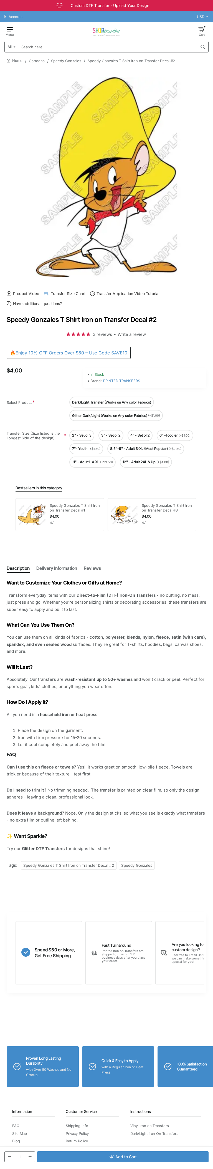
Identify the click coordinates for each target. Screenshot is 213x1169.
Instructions (140, 1111)
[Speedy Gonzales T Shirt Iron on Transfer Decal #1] (32, 514)
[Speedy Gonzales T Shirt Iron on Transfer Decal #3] (124, 514)
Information (22, 1111)
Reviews (92, 568)
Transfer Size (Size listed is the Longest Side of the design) (33, 435)
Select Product (19, 402)
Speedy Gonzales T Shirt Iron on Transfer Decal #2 (68, 865)
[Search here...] (202, 46)
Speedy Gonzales (66, 61)
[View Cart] (201, 31)
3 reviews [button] (102, 334)
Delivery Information (56, 568)
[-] (9, 1157)
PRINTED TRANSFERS (121, 381)
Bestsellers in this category (39, 487)
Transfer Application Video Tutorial (128, 293)
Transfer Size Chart (68, 293)
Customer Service (81, 1111)
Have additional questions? (37, 303)
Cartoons (37, 61)
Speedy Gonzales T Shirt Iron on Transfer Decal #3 (167, 507)
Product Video (26, 293)
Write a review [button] (132, 334)
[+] (30, 1157)
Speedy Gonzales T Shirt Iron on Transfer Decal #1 (75, 507)
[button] (123, 1156)
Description (18, 568)
